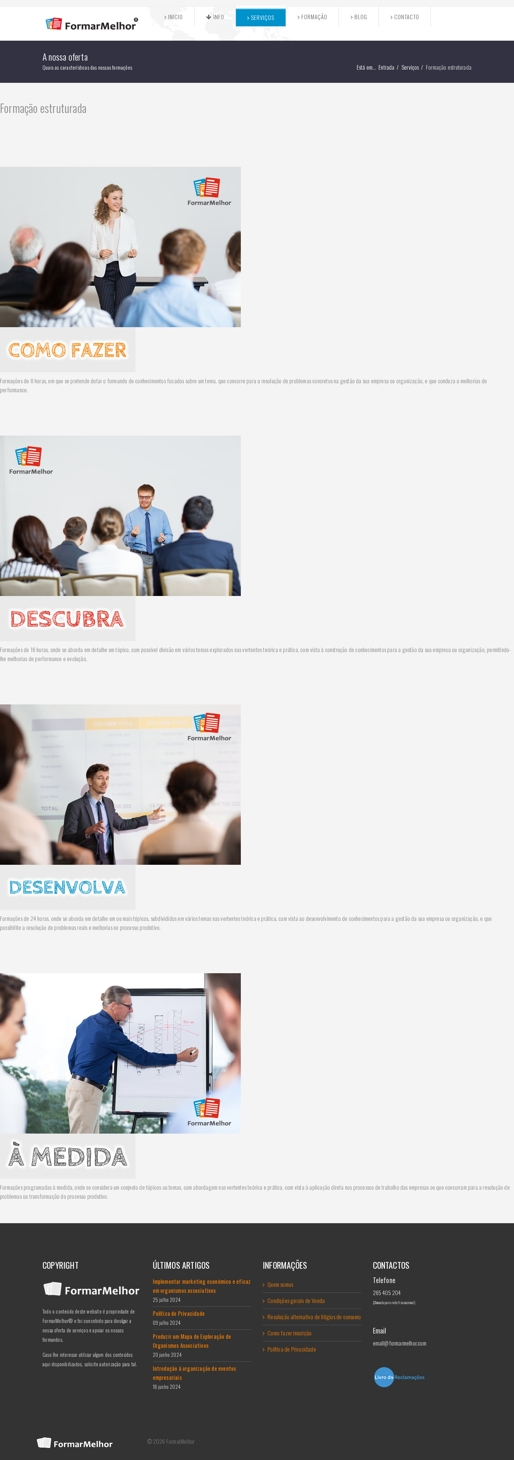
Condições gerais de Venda (296, 1300)
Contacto (406, 16)
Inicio (175, 16)
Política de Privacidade (292, 1349)
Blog (360, 16)
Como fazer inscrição (290, 1333)
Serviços (261, 17)
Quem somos (280, 1284)
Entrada (386, 67)
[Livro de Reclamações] (422, 1377)
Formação (313, 16)
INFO (218, 16)
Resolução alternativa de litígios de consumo (314, 1316)
